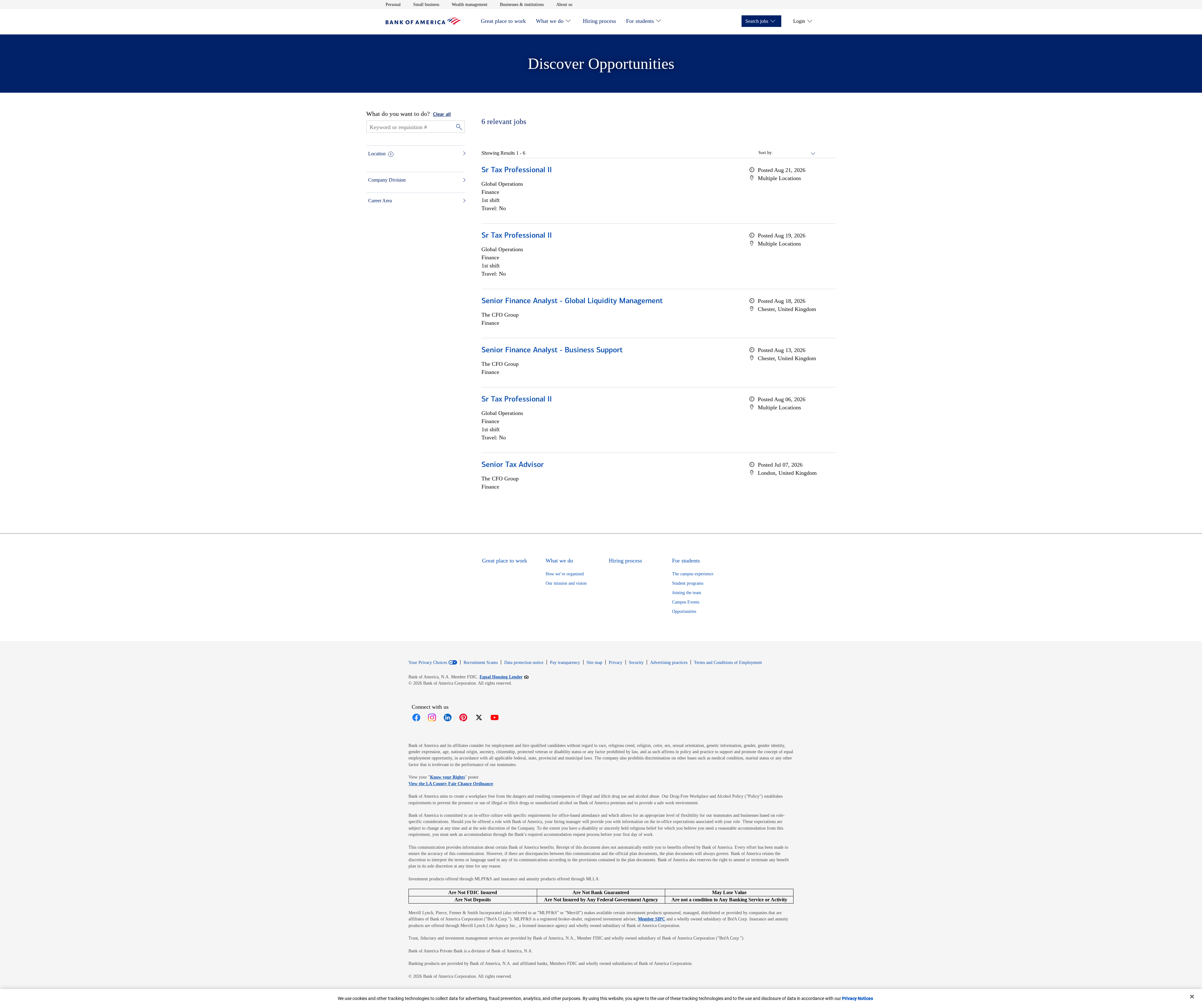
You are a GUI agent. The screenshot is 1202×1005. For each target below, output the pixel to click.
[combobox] (794, 153)
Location (377, 153)
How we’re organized (565, 574)
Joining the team (686, 592)
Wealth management (469, 4)
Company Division (387, 180)
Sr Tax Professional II (516, 170)
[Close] (1192, 996)
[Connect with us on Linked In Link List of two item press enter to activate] (447, 717)
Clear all (442, 114)
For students (640, 21)
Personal (393, 4)
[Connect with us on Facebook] (416, 717)
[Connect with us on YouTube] (494, 717)
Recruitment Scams (481, 662)
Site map (594, 662)
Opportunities (684, 611)
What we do (549, 21)
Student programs (687, 583)
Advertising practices (668, 662)
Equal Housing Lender (504, 676)
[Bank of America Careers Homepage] (423, 23)
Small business (426, 4)
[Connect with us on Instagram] (432, 717)
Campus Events (685, 602)
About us (564, 4)
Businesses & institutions (522, 4)
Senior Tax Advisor (512, 465)
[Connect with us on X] (479, 717)
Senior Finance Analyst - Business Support (552, 350)
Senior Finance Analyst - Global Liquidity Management (572, 301)
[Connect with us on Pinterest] (463, 717)
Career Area (380, 200)
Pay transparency (565, 662)
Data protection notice (523, 662)
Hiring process (599, 21)
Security (636, 662)
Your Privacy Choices (427, 663)
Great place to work (503, 21)
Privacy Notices (857, 998)
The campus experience (692, 574)
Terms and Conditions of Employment (728, 662)
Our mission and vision (566, 583)
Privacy (615, 662)
